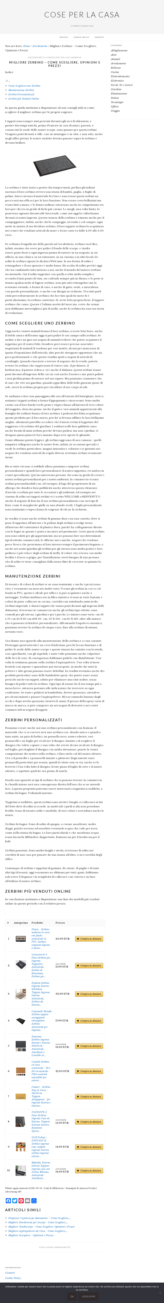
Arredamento (62, 1247)
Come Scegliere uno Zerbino (24, 85)
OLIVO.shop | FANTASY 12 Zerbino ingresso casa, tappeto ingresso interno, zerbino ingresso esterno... (40, 1147)
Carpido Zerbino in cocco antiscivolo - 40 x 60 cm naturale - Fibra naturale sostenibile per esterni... (41, 1071)
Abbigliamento (119, 50)
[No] (160, 1292)
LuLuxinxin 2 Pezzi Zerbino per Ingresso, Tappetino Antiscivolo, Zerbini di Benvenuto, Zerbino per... (41, 965)
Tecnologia (117, 102)
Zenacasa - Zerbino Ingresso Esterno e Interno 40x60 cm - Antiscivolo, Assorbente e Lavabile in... (41, 1046)
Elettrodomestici (120, 76)
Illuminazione (119, 93)
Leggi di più (88, 1296)
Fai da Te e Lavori (122, 84)
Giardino (116, 89)
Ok (72, 1296)
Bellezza (116, 67)
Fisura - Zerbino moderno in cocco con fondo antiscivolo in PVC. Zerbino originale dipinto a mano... (41, 939)
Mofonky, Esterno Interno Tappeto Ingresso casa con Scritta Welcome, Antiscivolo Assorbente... (41, 1170)
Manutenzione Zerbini (21, 90)
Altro (114, 54)
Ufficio (115, 106)
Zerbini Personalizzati (21, 94)
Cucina (115, 72)
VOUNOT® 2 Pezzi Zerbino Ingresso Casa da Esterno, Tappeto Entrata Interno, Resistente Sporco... (41, 1121)
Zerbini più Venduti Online (23, 98)
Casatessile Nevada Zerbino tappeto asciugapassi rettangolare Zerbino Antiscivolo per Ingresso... (42, 1021)
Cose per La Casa (82, 14)
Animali (115, 59)
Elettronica (117, 80)
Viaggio (115, 110)
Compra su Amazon (90, 938)
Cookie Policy (13, 1278)
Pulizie (115, 97)
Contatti (10, 1272)
